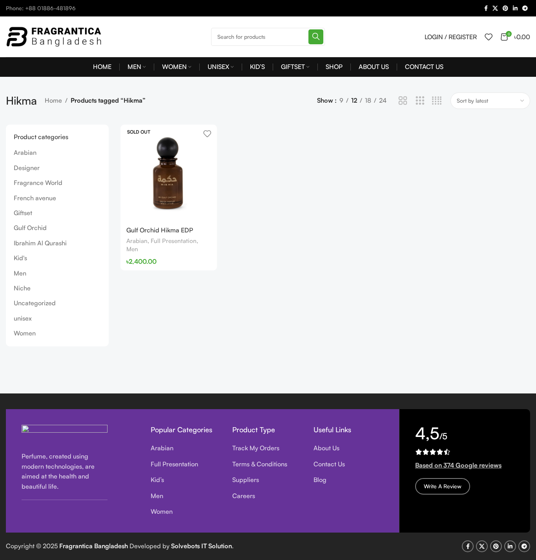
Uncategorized (35, 303)
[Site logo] (55, 36)
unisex (23, 318)
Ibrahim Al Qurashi (40, 243)
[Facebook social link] (486, 8)
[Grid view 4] (437, 101)
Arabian (25, 152)
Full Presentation (174, 241)
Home (53, 100)
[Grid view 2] (402, 101)
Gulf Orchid (30, 228)
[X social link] (495, 8)
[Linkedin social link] (515, 8)
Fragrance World (38, 183)
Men (20, 273)
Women (25, 333)
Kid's (20, 258)
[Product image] (168, 173)
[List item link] (186, 448)
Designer (27, 168)
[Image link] (65, 433)
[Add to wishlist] (207, 133)
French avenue (35, 198)
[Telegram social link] (525, 8)
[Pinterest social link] (505, 8)
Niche (22, 288)
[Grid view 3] (420, 101)
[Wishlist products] (488, 37)
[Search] (315, 36)
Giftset (23, 213)
